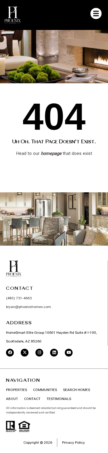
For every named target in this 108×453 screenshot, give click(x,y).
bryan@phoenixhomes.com (28, 307)
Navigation (23, 380)
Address (19, 322)
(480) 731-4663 (19, 298)
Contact (19, 288)
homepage (51, 153)
